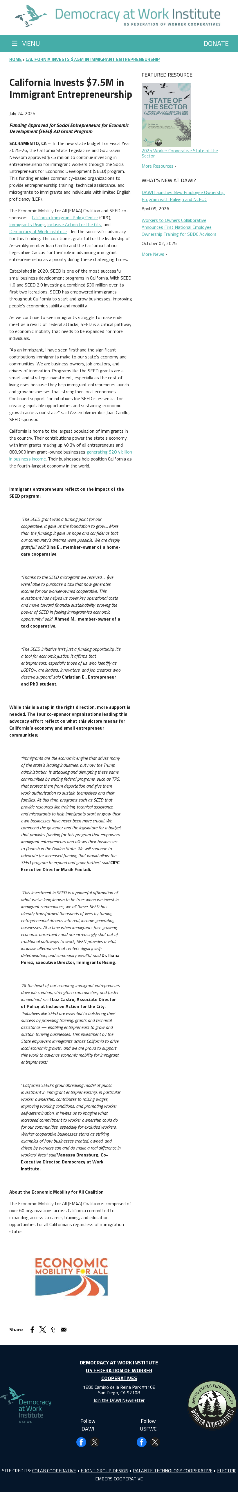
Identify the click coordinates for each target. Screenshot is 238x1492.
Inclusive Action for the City (74, 224)
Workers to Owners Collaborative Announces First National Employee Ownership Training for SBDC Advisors (179, 227)
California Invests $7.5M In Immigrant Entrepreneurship (93, 59)
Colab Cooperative (54, 1470)
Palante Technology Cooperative (172, 1470)
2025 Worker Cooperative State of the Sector (180, 153)
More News (153, 254)
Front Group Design (104, 1470)
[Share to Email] (63, 1329)
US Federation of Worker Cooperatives (119, 1374)
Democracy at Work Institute (38, 231)
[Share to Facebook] (32, 1329)
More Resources (158, 165)
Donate (216, 43)
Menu (26, 43)
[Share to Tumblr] (53, 1329)
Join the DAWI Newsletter (119, 1400)
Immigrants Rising (27, 224)
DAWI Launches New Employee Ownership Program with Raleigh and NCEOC (183, 196)
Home (15, 59)
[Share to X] (42, 1329)
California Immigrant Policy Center (65, 217)
